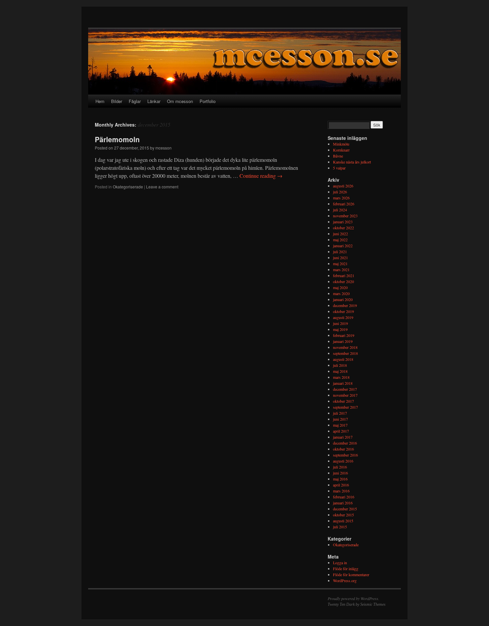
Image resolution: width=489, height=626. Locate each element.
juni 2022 (340, 233)
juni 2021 (340, 257)
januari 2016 (343, 502)
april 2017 (341, 431)
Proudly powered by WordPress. (353, 598)
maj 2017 (340, 425)
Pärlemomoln (117, 139)
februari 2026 (343, 203)
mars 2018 (341, 377)
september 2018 (345, 353)
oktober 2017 (343, 401)
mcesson (163, 148)
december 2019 (345, 305)
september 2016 (345, 455)
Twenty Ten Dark (341, 604)
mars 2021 (341, 269)
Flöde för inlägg (345, 568)
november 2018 (345, 347)
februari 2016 (343, 496)
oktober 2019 (343, 311)
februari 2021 (343, 275)
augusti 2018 (343, 359)
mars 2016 (341, 490)
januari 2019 (343, 341)
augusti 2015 (343, 520)
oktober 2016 (343, 449)
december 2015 (345, 508)
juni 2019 (340, 323)
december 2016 (345, 443)
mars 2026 (341, 197)
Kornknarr (341, 150)
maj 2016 (340, 478)
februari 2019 (343, 335)
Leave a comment (162, 186)
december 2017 (345, 389)
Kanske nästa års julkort (352, 161)
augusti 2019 (343, 317)
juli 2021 (340, 251)
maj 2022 (340, 239)
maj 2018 (340, 371)
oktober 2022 (343, 227)
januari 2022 (343, 245)
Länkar (153, 101)
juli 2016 (340, 467)
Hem (99, 101)
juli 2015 (340, 526)
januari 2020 (343, 299)
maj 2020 (340, 287)
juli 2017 (340, 413)
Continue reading (261, 175)
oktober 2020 (343, 281)
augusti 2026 (343, 185)
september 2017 (345, 407)
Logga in (340, 562)
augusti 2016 (343, 461)
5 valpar (339, 167)
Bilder (116, 101)
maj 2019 (340, 329)
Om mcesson (180, 101)
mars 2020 (341, 293)
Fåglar (135, 101)
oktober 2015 (343, 514)
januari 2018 (343, 383)
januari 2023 (343, 221)
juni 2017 (340, 419)
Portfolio (208, 101)
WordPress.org (345, 580)
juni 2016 (340, 472)
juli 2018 (340, 365)
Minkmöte (341, 144)
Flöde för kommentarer (351, 574)
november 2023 (345, 215)
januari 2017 (343, 437)
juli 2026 (340, 191)
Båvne (338, 155)
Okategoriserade (128, 186)
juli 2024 (340, 209)
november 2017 (345, 395)
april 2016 (341, 484)
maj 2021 (340, 263)
